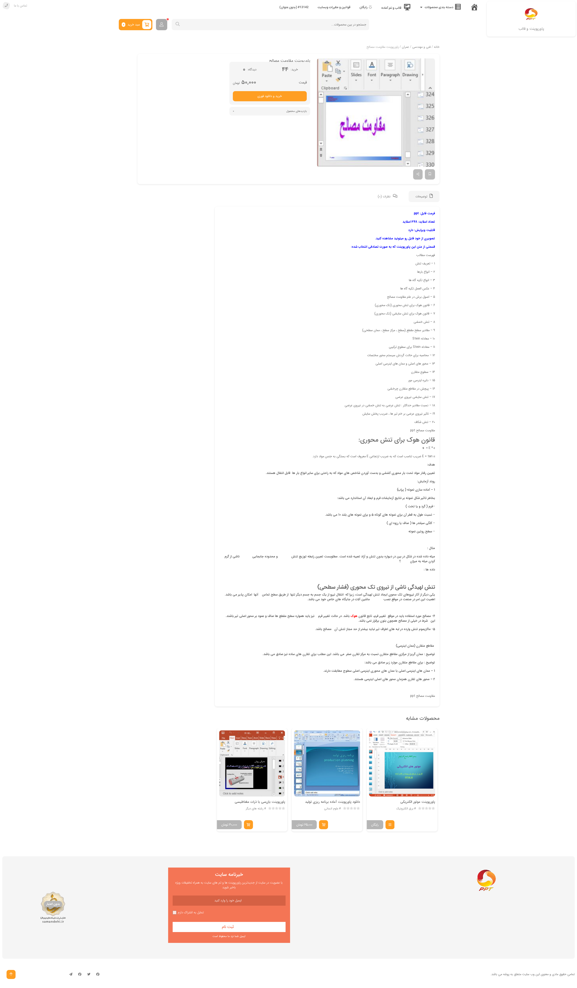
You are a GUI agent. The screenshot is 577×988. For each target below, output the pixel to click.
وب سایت (528, 974)
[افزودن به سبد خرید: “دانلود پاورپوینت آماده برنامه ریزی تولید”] (323, 824)
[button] (375, 112)
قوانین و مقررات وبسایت (334, 7)
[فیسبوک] (97, 974)
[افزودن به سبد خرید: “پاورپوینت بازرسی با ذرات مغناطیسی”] (248, 824)
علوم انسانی (331, 808)
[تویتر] (88, 974)
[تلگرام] (70, 974)
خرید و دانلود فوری (269, 96)
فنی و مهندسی (421, 46)
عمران (405, 46)
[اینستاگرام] (79, 974)
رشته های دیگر (254, 808)
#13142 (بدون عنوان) (294, 7)
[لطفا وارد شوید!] (161, 24)
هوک (353, 616)
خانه (437, 46)
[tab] (424, 196)
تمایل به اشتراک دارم (191, 912)
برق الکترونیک (404, 808)
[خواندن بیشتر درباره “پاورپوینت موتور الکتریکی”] (389, 824)
